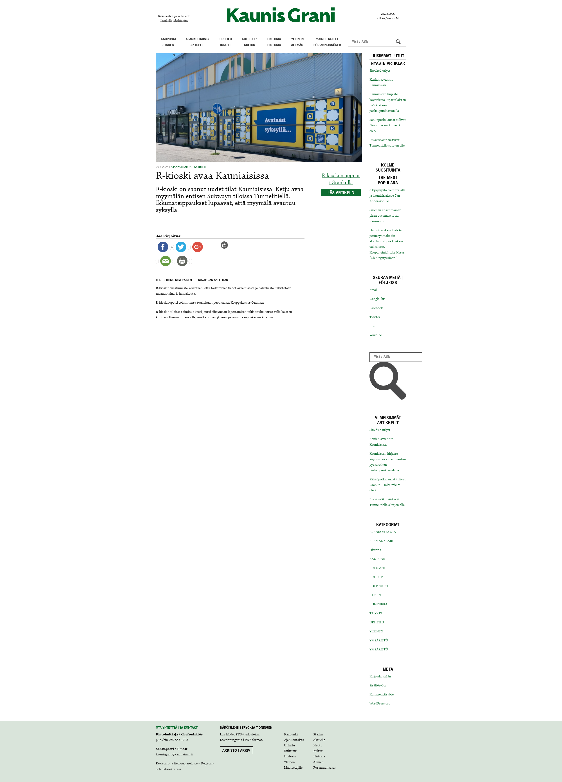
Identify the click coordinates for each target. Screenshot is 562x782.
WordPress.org (379, 703)
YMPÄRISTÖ (378, 640)
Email (373, 290)
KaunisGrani (281, 14)
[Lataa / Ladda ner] (226, 245)
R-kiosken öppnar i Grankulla (341, 179)
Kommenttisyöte (381, 694)
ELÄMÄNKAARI (381, 541)
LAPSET (375, 595)
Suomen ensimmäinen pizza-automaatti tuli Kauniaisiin (385, 215)
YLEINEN (376, 631)
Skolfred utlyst (379, 71)
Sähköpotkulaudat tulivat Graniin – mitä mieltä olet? (387, 125)
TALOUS (375, 613)
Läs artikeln (341, 193)
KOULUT (376, 577)
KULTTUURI (378, 586)
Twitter (374, 317)
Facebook (376, 308)
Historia (375, 550)
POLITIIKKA (378, 604)
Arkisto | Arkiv (236, 750)
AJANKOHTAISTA (382, 532)
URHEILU (376, 622)
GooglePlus (377, 299)
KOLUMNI (377, 568)
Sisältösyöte (377, 685)
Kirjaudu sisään (380, 676)
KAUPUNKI (377, 559)
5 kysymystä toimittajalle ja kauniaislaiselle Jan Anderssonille (387, 195)
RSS (372, 326)
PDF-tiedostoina (247, 734)
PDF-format (253, 740)
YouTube (375, 335)
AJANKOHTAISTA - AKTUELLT (189, 167)
